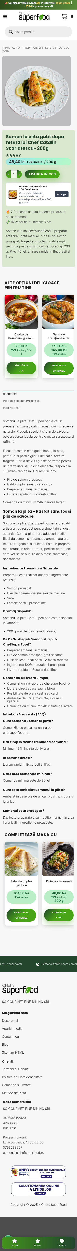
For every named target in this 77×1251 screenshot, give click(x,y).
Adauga (61, 194)
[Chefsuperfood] (34, 17)
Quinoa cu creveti (59, 881)
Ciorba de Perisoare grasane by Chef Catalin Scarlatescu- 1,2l (21, 336)
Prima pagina (11, 47)
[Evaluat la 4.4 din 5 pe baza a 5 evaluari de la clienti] (38, 155)
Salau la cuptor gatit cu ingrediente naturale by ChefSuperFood (21, 883)
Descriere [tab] (10, 394)
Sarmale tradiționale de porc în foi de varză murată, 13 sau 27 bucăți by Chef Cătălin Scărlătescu (59, 336)
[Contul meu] (72, 16)
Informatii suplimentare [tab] (21, 401)
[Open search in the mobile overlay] (38, 31)
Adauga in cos (43, 174)
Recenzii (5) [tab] (11, 408)
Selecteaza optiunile (58, 368)
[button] (5, 16)
